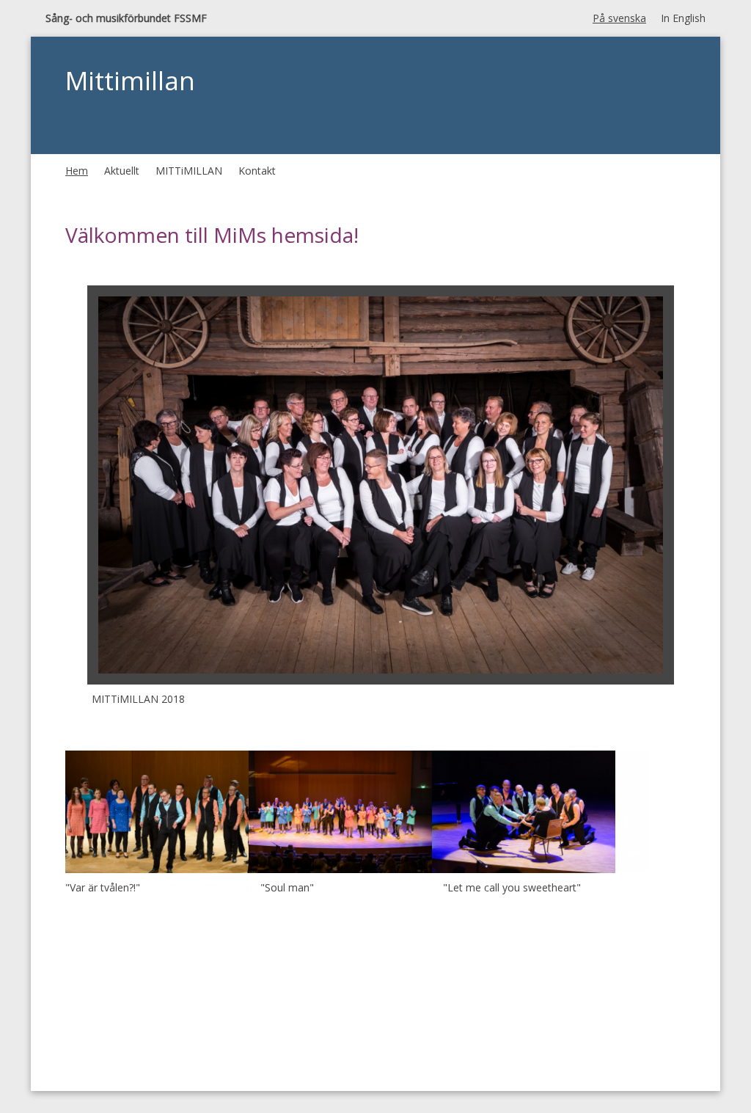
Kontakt (257, 171)
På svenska (619, 18)
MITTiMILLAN (188, 171)
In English (683, 18)
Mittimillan (130, 80)
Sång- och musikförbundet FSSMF (126, 18)
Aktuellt (121, 171)
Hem (76, 171)
